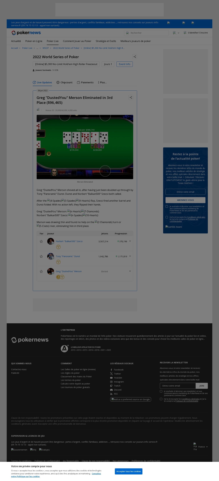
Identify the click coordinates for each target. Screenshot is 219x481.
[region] (109, 471)
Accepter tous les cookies (129, 471)
